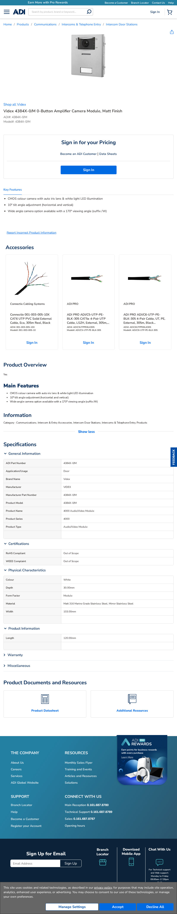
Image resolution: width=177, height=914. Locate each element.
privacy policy (103, 888)
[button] (174, 457)
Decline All (155, 907)
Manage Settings (72, 907)
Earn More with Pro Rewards (48, 2)
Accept (117, 907)
